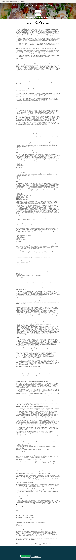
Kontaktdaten (42, 5)
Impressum (49, 5)
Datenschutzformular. (20, 514)
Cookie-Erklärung (22, 222)
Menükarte (27, 5)
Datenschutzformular (40, 362)
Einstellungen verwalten (42, 551)
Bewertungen (35, 5)
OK (25, 556)
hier (54, 441)
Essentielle (36, 556)
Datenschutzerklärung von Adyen (39, 285)
